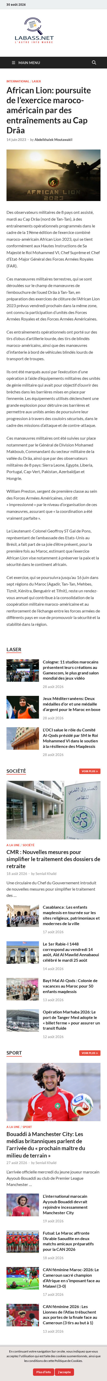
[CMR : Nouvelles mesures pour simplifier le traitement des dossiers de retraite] (53, 783)
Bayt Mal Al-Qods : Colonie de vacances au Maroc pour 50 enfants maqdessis (70, 986)
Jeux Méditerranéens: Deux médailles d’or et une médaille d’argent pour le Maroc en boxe (72, 704)
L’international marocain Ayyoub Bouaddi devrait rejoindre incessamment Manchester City (65, 1204)
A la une (13, 845)
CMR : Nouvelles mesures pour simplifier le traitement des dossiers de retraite (53, 859)
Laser (36, 81)
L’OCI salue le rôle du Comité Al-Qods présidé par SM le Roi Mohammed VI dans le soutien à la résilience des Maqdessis (70, 737)
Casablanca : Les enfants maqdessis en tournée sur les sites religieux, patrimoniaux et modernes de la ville (71, 915)
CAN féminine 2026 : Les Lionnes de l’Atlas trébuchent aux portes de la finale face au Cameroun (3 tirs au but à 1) (70, 1314)
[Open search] (94, 63)
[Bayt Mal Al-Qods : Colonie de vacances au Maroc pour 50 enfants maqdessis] (22, 980)
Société (29, 845)
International (17, 81)
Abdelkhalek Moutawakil (53, 139)
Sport (27, 1127)
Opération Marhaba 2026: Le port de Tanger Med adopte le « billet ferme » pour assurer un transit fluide (71, 1019)
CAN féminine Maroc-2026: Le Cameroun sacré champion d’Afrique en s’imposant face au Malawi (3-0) (71, 1277)
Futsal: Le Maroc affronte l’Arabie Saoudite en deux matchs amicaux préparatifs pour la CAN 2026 (68, 1241)
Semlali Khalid (46, 874)
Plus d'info (43, 1372)
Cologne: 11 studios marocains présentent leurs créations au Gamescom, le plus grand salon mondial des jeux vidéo (71, 669)
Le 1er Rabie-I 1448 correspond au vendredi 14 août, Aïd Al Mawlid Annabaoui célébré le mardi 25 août (71, 951)
